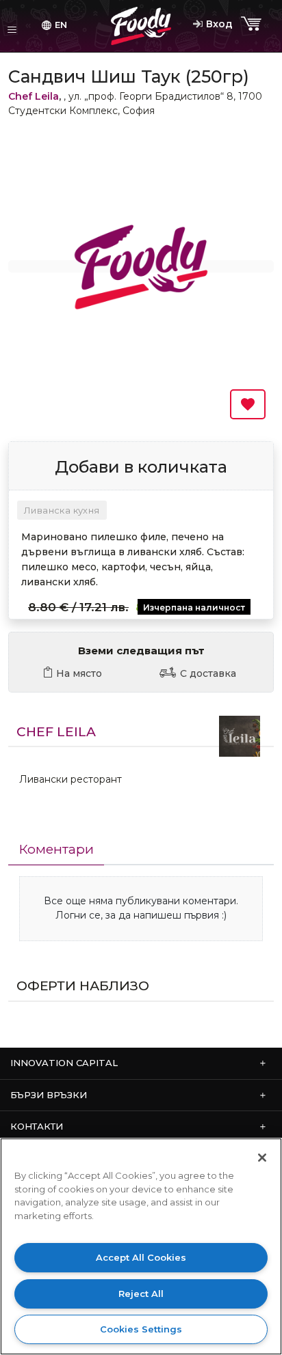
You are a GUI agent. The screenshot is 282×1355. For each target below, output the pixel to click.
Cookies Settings (141, 1329)
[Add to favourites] (248, 404)
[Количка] (253, 24)
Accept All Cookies (141, 1257)
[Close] (262, 1158)
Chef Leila (33, 96)
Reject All (141, 1293)
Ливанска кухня (62, 510)
